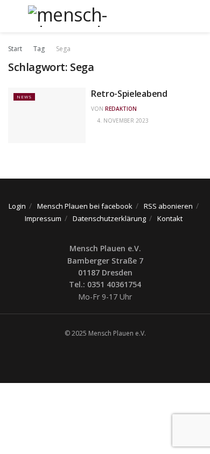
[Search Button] (197, 16)
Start (15, 48)
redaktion (121, 108)
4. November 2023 (122, 120)
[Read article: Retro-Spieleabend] (47, 115)
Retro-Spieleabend (129, 94)
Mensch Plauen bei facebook (84, 206)
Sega (63, 48)
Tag (39, 48)
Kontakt (170, 218)
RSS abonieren (168, 206)
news (24, 97)
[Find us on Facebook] (102, 355)
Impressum (43, 218)
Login (17, 206)
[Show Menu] (12, 16)
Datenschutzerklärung (109, 218)
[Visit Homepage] (105, 16)
